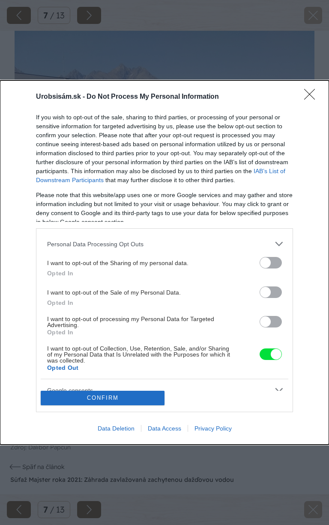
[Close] (312, 97)
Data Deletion (116, 428)
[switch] (271, 262)
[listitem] (164, 243)
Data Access (164, 428)
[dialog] (164, 262)
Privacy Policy (213, 428)
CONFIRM (103, 398)
